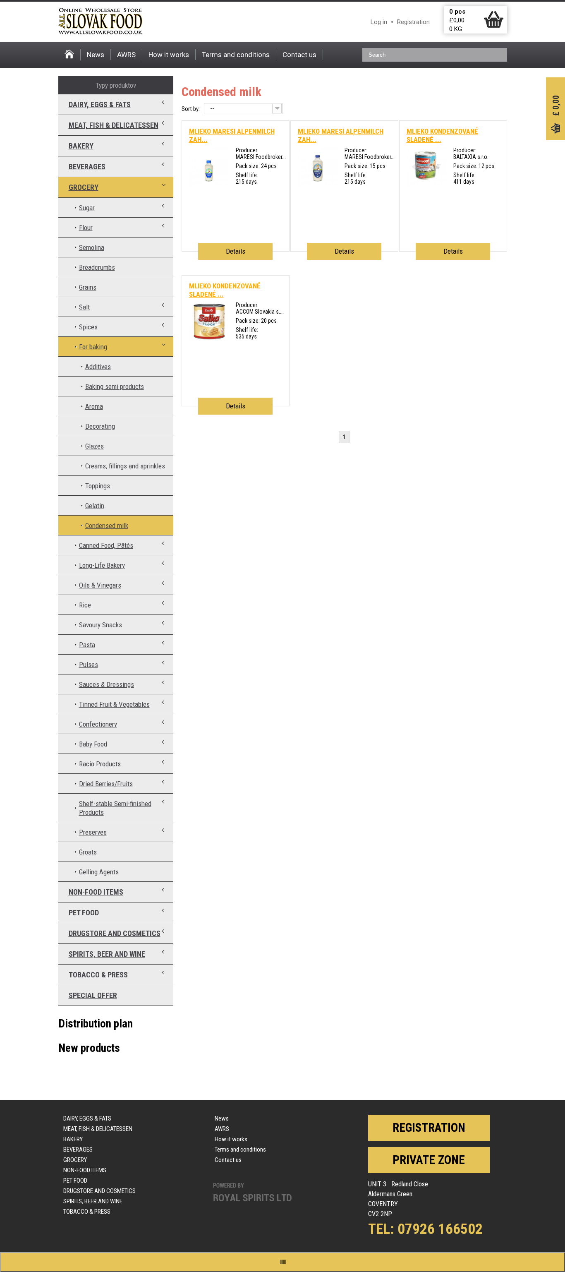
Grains (87, 287)
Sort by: (191, 109)
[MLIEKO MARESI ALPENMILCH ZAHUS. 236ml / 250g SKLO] (208, 184)
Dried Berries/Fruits (106, 784)
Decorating (100, 426)
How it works (168, 54)
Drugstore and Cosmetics (114, 933)
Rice (85, 605)
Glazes (94, 446)
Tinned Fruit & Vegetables (114, 704)
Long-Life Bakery (102, 565)
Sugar (87, 208)
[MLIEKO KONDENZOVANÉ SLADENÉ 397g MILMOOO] (426, 184)
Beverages (87, 166)
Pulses (88, 664)
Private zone (429, 1160)
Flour (86, 227)
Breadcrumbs (97, 267)
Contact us (299, 54)
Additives (98, 366)
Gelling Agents (99, 872)
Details (235, 251)
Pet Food (84, 912)
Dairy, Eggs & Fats (100, 104)
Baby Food (93, 744)
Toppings (97, 486)
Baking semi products (114, 386)
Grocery (83, 187)
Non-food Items (96, 892)
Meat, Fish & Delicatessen (113, 125)
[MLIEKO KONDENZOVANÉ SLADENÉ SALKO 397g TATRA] (208, 339)
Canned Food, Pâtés (106, 545)
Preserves (93, 832)
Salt (84, 307)
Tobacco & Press (98, 974)
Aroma (94, 406)
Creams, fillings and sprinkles (125, 466)
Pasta (87, 645)
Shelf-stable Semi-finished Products (115, 807)
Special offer (93, 995)
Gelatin (94, 506)
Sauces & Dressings (106, 684)
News (95, 54)
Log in (379, 22)
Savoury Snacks (100, 625)
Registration (413, 22)
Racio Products (100, 764)
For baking (93, 347)
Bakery (81, 146)
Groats (88, 852)
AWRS (126, 54)
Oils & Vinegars (100, 585)
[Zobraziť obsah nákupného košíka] (493, 26)
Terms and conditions (236, 54)
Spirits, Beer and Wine (107, 954)
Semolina (91, 247)
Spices (88, 327)
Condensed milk (106, 525)
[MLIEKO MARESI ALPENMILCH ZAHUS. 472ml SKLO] (317, 184)
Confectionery (98, 724)
